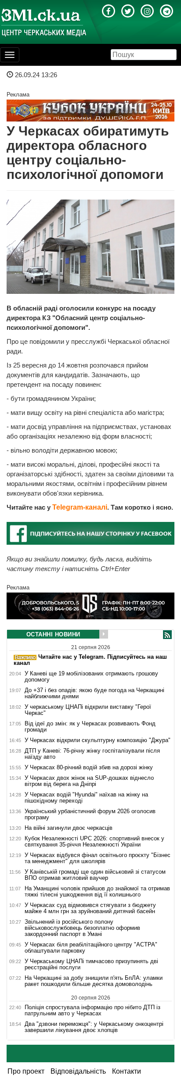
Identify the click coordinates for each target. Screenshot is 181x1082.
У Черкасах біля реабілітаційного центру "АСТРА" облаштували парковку (91, 948)
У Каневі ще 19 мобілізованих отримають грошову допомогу (91, 677)
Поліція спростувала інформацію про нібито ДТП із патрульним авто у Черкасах (92, 1010)
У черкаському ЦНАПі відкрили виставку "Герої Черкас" (88, 710)
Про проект (25, 1071)
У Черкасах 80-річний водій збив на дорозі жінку (89, 767)
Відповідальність (78, 1071)
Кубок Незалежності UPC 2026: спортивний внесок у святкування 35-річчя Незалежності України (94, 842)
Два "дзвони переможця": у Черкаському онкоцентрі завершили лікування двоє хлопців (94, 1027)
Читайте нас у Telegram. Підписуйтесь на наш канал (90, 659)
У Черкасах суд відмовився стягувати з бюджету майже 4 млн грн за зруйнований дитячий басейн (90, 908)
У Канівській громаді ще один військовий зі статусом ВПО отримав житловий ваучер (95, 875)
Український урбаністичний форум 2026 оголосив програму (90, 814)
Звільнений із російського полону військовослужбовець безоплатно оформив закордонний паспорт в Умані (82, 928)
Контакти (126, 1071)
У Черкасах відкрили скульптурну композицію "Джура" (97, 740)
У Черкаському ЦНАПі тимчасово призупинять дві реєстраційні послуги (91, 964)
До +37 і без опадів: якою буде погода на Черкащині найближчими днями (94, 693)
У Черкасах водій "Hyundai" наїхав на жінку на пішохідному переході (86, 798)
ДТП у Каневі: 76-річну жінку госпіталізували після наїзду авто (92, 754)
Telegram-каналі (79, 507)
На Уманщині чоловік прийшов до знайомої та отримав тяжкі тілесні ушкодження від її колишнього (97, 892)
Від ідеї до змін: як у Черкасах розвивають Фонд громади (90, 727)
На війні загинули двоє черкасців (68, 828)
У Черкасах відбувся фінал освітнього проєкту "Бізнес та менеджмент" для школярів (97, 858)
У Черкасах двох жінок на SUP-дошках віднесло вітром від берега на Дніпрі (89, 781)
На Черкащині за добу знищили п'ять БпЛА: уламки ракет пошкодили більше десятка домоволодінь (94, 981)
